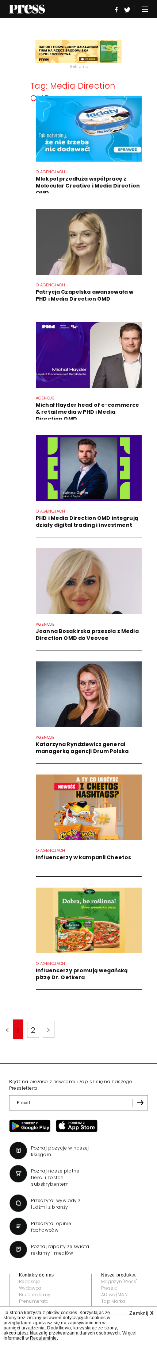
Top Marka (113, 1301)
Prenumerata (34, 1301)
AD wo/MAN (114, 1294)
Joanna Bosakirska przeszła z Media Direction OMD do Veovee (87, 634)
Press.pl (110, 1288)
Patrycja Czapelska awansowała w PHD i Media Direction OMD (84, 295)
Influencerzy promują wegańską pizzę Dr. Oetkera (82, 974)
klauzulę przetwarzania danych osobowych (75, 1333)
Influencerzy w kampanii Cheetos (83, 857)
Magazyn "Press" (119, 1281)
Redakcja (29, 1281)
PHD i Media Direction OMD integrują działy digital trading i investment (87, 521)
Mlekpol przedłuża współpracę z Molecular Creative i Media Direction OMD (88, 185)
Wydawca (30, 1288)
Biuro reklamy (34, 1294)
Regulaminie (43, 1338)
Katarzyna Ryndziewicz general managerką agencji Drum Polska (82, 748)
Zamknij (141, 1313)
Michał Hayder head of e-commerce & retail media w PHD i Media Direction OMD (87, 411)
